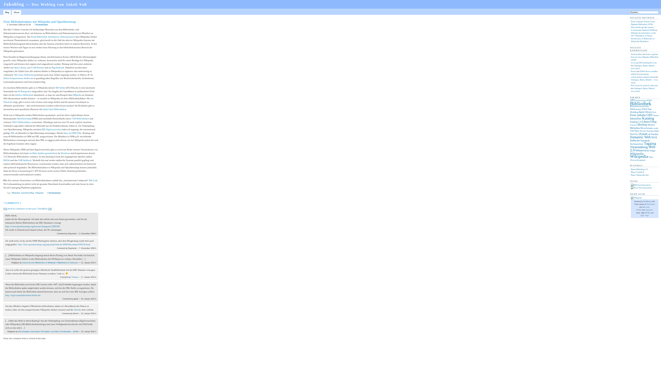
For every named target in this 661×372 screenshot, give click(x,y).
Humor (656, 115)
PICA (636, 134)
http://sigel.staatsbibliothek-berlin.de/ (23, 295)
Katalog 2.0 (635, 122)
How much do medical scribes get (644, 85)
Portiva (634, 71)
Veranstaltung (639, 147)
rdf (649, 134)
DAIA (644, 109)
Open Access (640, 131)
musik (655, 128)
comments (649, 210)
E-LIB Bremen (37, 67)
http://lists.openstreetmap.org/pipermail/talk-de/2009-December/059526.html (54, 244)
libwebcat (65, 153)
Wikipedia (39, 193)
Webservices (642, 150)
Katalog (648, 118)
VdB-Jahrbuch (25, 160)
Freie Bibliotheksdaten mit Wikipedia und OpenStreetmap (39, 21)
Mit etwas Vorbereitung (25, 75)
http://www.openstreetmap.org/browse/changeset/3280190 (32, 226)
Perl (632, 134)
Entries (639, 210)
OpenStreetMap (27, 193)
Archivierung (640, 100)
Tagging (650, 143)
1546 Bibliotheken (80, 118)
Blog (7, 12)
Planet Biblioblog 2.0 (639, 169)
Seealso (654, 134)
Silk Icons (645, 207)
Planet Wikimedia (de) (640, 175)
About (16, 12)
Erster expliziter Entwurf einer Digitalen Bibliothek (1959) (644, 57)
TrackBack (44, 208)
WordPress (647, 201)
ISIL (13, 133)
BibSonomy (635, 109)
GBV (649, 115)
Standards (645, 140)
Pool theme (651, 204)
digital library (645, 112)
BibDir (6, 160)
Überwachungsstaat (637, 160)
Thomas (74, 277)
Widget (652, 150)
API (632, 100)
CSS (642, 215)
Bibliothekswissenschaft (639, 106)
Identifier (636, 118)
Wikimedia (637, 153)
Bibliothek (16, 193)
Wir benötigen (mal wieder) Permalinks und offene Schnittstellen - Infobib (48, 331)
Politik (643, 134)
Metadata (635, 128)
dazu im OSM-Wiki (73, 133)
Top (647, 215)
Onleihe (77, 309)
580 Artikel (60, 87)
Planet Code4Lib (637, 172)
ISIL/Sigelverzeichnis (52, 129)
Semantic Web (640, 137)
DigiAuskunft (57, 67)
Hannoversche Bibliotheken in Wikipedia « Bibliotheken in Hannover (50, 263)
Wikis (651, 157)
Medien (651, 124)
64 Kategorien (24, 91)
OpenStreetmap (24, 118)
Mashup (642, 124)
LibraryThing (649, 121)
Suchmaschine (636, 144)
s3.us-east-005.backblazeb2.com (644, 63)
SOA (654, 137)
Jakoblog (45, 4)
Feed (654, 112)
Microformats (646, 128)
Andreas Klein (636, 54)
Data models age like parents (642, 27)
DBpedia (77, 95)
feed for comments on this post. (20, 208)
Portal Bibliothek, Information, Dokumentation (53, 36)
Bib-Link (93, 180)
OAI (632, 131)
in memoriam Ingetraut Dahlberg (644, 30)
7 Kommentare (41, 25)
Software (635, 140)
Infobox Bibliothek (24, 95)
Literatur (633, 125)
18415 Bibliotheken (21, 122)
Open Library (20, 67)
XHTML (647, 213)
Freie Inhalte (638, 115)
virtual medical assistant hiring (643, 77)
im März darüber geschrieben (42, 153)
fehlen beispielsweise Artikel (16, 78)
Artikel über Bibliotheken (54, 109)
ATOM (649, 100)
